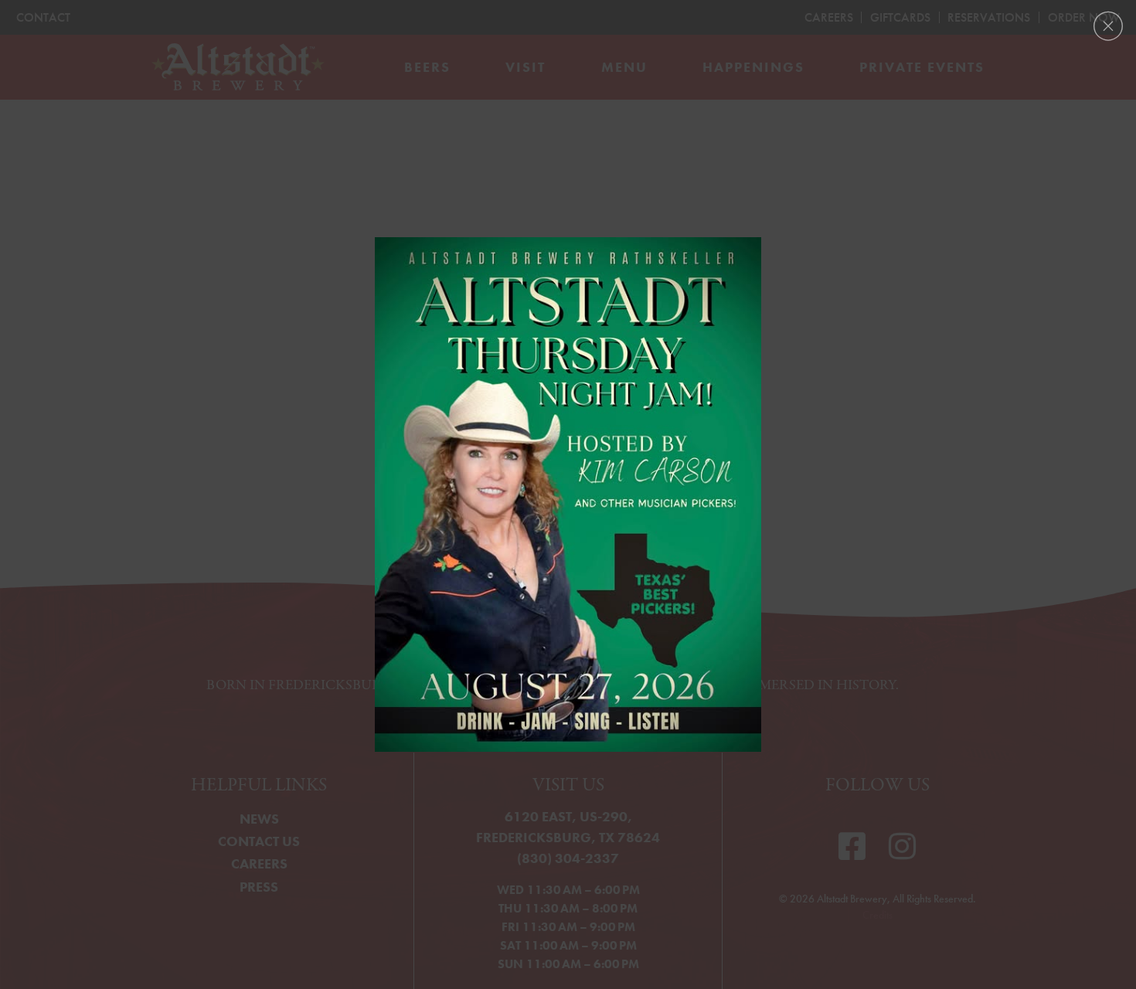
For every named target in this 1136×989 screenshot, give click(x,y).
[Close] (1107, 26)
